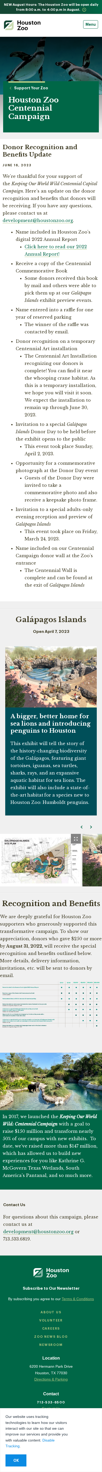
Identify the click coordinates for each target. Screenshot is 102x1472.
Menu (91, 24)
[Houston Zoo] (22, 25)
